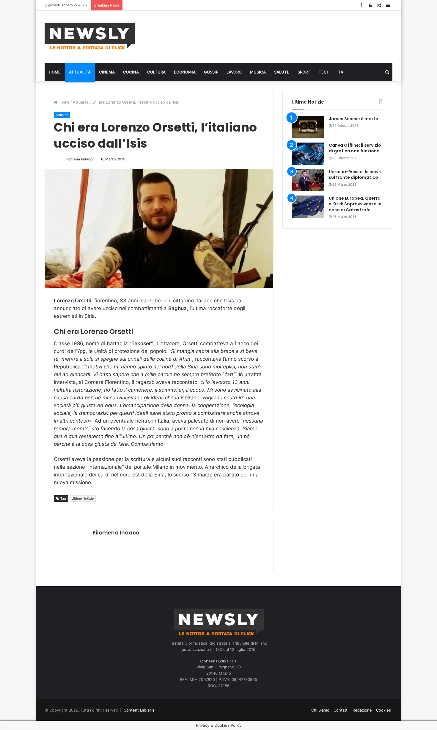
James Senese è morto (353, 119)
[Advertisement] (278, 36)
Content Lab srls (139, 710)
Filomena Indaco (78, 159)
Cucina (131, 72)
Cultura (156, 72)
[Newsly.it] (90, 36)
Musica (258, 72)
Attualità (80, 72)
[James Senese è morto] (308, 127)
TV (340, 72)
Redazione (362, 710)
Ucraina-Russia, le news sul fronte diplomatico (355, 175)
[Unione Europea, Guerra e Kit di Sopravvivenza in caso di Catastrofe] (308, 207)
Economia (185, 72)
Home (55, 72)
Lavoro (234, 72)
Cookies (383, 710)
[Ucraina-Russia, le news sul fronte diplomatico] (308, 180)
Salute (281, 72)
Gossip (211, 72)
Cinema (107, 72)
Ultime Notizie (83, 498)
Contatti (341, 710)
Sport (304, 72)
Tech (324, 72)
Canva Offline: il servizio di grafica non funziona (355, 148)
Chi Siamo (320, 710)
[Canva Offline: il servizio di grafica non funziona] (308, 154)
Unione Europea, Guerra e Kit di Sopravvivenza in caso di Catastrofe (355, 204)
